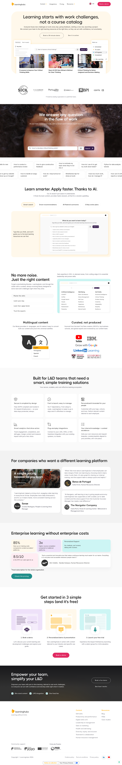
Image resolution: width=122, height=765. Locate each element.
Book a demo (104, 4)
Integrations (53, 4)
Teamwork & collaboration (85, 734)
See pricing (22, 482)
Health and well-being (83, 728)
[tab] (28, 204)
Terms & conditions (82, 757)
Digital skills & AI (82, 720)
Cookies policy (69, 757)
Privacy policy (94, 757)
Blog (103, 714)
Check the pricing (22, 576)
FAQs (103, 717)
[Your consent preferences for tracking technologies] (119, 762)
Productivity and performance (86, 717)
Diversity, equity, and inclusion (86, 731)
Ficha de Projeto (55, 744)
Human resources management (87, 737)
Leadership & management (85, 723)
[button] (43, 4)
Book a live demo (101, 680)
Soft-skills (79, 714)
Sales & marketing (82, 725)
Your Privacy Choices (66, 763)
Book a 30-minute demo (51, 35)
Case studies (106, 720)
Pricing (62, 4)
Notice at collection (50, 763)
